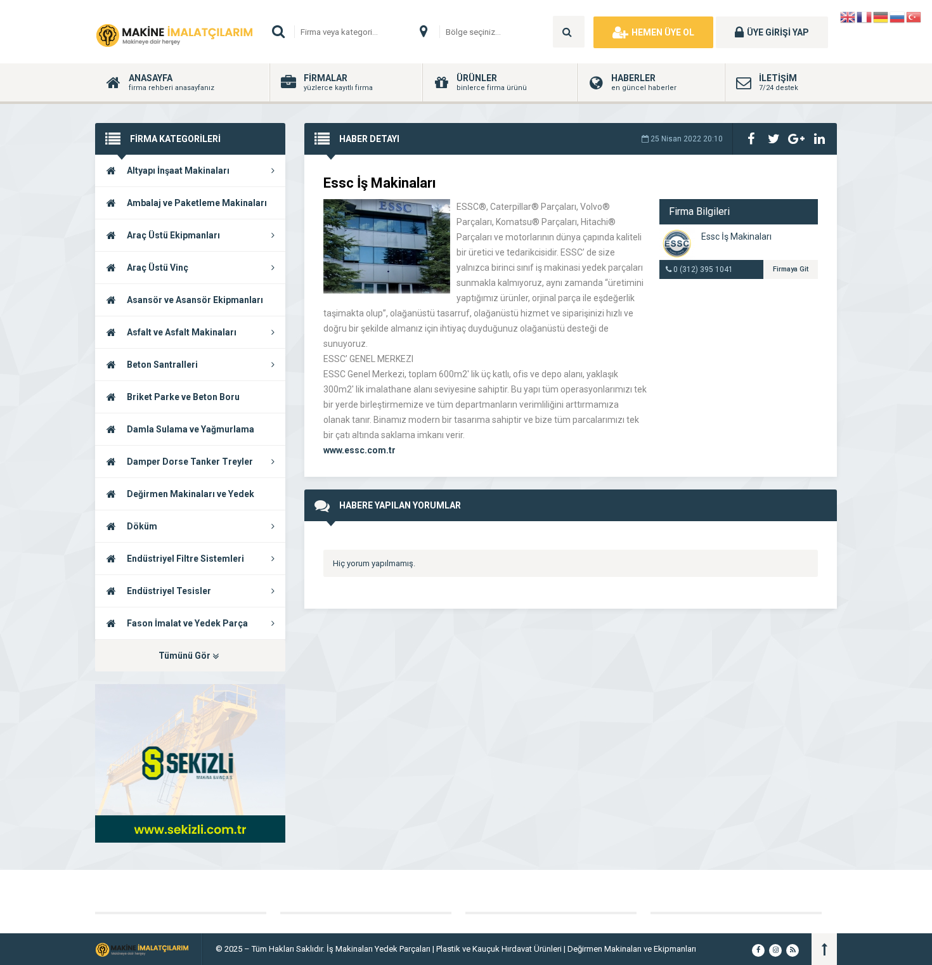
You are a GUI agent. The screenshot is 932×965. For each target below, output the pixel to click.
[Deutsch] (881, 16)
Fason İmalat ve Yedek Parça (187, 623)
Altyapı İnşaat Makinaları (178, 170)
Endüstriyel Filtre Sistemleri (185, 559)
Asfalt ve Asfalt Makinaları (181, 332)
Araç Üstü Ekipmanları (173, 235)
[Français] (865, 16)
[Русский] (898, 16)
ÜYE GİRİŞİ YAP (778, 32)
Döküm (142, 526)
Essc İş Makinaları (736, 236)
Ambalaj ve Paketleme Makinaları (197, 203)
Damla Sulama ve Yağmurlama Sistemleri (174, 435)
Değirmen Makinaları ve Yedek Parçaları (174, 499)
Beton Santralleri (162, 364)
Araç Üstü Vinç (157, 267)
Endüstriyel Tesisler (169, 591)
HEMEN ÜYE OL (662, 32)
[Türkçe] (914, 16)
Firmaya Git (790, 269)
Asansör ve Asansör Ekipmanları (195, 300)
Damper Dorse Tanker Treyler (190, 462)
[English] (848, 16)
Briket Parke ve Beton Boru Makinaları (167, 402)
